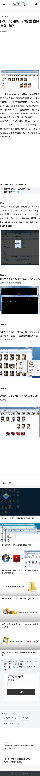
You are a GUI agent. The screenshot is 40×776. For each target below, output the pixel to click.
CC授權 (15, 667)
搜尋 (36, 4)
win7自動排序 (25, 718)
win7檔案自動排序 (10, 718)
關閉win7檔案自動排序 (11, 724)
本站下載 (15, 192)
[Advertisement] (20, 49)
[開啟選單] (4, 4)
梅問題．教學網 (20, 4)
